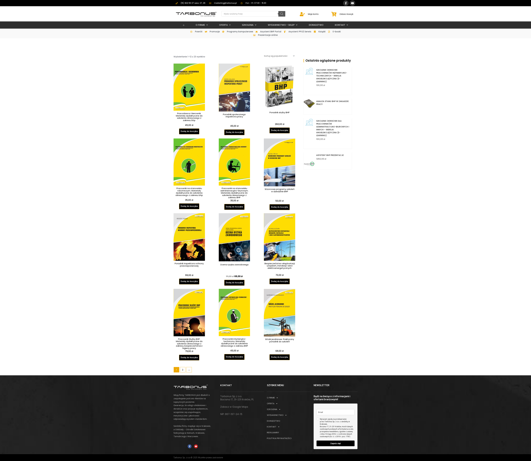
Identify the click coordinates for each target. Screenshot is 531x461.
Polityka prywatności (279, 438)
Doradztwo (316, 25)
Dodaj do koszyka (189, 131)
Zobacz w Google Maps (234, 406)
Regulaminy (273, 432)
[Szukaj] (281, 14)
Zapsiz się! (335, 443)
